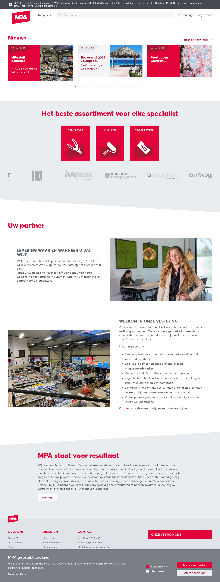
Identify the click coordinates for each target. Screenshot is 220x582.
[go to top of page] (213, 559)
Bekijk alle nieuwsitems (196, 39)
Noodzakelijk (159, 566)
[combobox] (115, 15)
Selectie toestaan (194, 573)
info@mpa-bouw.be (91, 542)
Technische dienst (52, 542)
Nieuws (11, 546)
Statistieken (158, 571)
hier (127, 408)
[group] (40, 63)
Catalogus (41, 15)
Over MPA (13, 538)
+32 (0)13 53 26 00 (90, 538)
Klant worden (50, 546)
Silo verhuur (49, 538)
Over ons (47, 497)
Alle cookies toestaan (194, 565)
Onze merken (15, 542)
